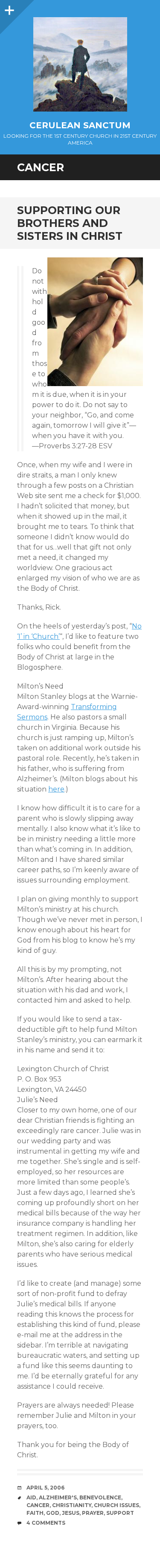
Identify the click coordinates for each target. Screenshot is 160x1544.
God (52, 1513)
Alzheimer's (58, 1497)
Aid (31, 1497)
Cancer (37, 1505)
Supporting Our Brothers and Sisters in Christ (69, 223)
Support (120, 1513)
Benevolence (100, 1497)
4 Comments (45, 1523)
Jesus (70, 1513)
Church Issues (116, 1505)
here (56, 789)
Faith (35, 1513)
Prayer (93, 1513)
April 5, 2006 (45, 1487)
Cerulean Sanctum (80, 125)
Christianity (71, 1505)
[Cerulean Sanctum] (80, 64)
